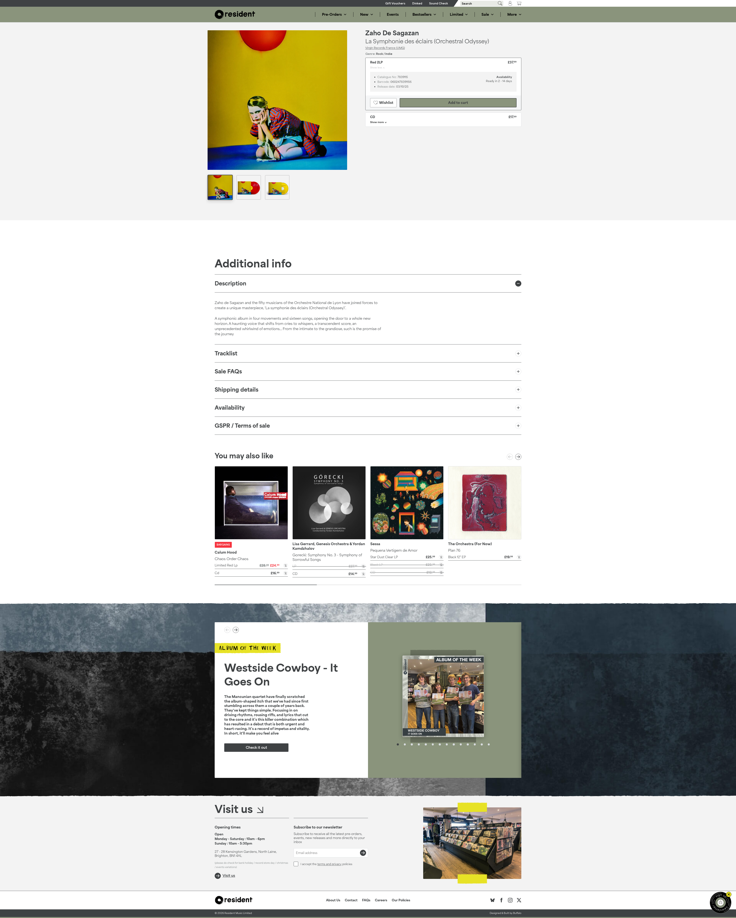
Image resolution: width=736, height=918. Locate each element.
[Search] (499, 3)
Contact (351, 900)
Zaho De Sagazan (392, 33)
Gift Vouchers (395, 3)
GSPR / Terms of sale (242, 425)
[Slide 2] (368, 585)
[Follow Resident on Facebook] (501, 900)
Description (230, 283)
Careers (381, 900)
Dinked (417, 3)
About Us (333, 900)
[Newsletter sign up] (720, 902)
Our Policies (401, 900)
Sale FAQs (228, 371)
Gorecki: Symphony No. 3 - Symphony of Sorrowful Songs (327, 557)
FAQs (366, 900)
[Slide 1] (266, 585)
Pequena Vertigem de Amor (393, 550)
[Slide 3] (470, 585)
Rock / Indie (384, 53)
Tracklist (226, 353)
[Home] (235, 14)
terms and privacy (329, 864)
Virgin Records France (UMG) (385, 47)
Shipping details (236, 389)
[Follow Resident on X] (519, 900)
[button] (251, 565)
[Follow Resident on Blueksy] (492, 900)
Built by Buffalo (512, 913)
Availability (230, 407)
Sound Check (438, 3)
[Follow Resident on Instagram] (510, 900)
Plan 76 (454, 550)
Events (393, 14)
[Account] (510, 3)
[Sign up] (363, 852)
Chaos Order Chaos (231, 559)
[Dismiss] (728, 894)
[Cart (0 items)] (519, 3)
